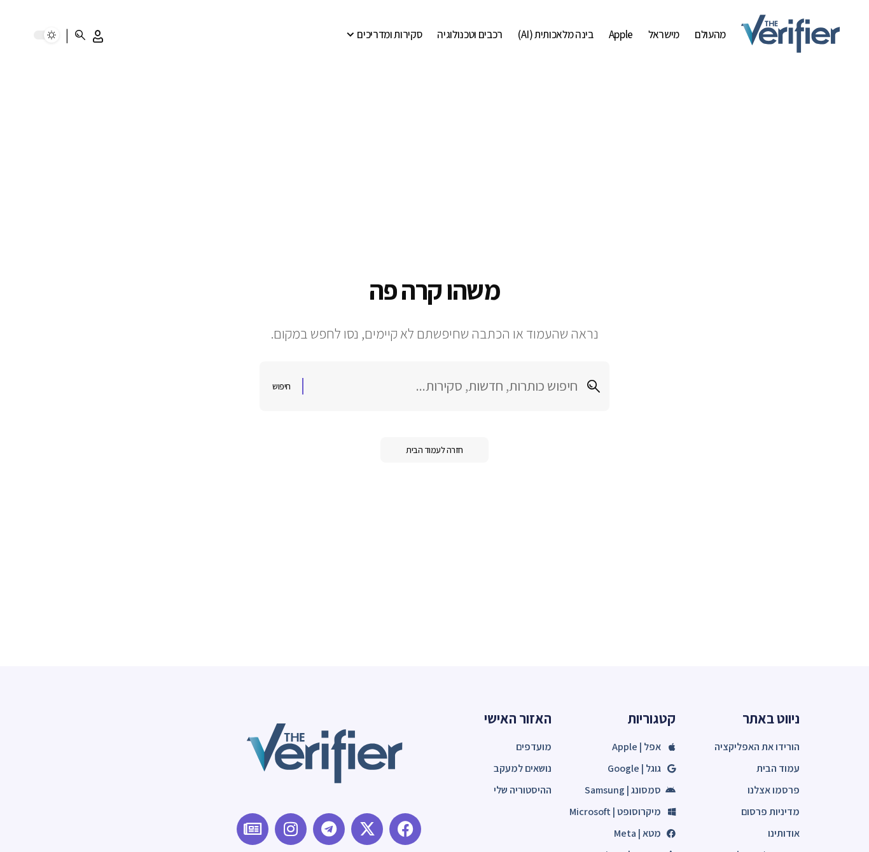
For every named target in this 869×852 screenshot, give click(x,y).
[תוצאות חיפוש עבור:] (445, 385)
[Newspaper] (252, 829)
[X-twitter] (367, 829)
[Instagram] (291, 829)
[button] (98, 36)
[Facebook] (405, 829)
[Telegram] (329, 829)
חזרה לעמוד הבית (434, 450)
